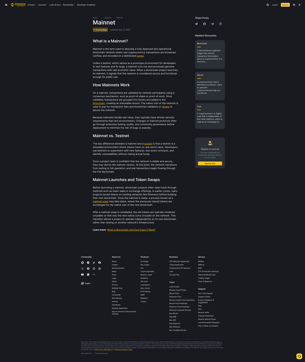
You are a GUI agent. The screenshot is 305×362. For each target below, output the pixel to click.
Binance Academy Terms (124, 349)
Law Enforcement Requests (208, 322)
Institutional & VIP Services (179, 268)
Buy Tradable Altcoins (177, 330)
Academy (144, 278)
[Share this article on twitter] (196, 23)
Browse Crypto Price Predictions (182, 300)
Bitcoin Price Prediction (178, 303)
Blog (113, 291)
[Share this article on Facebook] (204, 23)
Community (116, 295)
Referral (201, 265)
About (114, 261)
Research (144, 298)
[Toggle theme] (299, 4)
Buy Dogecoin (174, 323)
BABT (143, 295)
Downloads (116, 305)
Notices (115, 301)
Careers (115, 265)
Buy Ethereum (174, 327)
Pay (142, 268)
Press (114, 275)
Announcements (118, 268)
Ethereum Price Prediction (179, 307)
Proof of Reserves (205, 281)
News (114, 271)
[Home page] (18, 5)
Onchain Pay (174, 275)
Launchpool (145, 285)
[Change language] (294, 5)
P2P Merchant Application (179, 261)
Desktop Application (120, 308)
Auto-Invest (145, 288)
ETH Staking (145, 291)
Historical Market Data (206, 275)
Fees (200, 306)
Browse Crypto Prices (177, 290)
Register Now (210, 163)
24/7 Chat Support (205, 293)
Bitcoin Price (174, 293)
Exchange (144, 261)
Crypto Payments (147, 271)
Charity (143, 301)
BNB (200, 268)
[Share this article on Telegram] (212, 23)
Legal (114, 278)
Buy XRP (172, 320)
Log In (275, 5)
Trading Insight (204, 278)
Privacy (115, 285)
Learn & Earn (174, 287)
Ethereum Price (175, 297)
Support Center (204, 297)
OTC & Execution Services (208, 271)
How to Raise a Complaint (208, 326)
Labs (171, 271)
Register (285, 5)
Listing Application (176, 265)
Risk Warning (117, 298)
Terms (114, 281)
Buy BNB (172, 317)
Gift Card (144, 281)
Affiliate (201, 261)
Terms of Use (98, 349)
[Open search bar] (267, 5)
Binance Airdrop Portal (207, 319)
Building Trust (117, 288)
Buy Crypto (145, 265)
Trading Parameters (206, 316)
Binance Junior (146, 275)
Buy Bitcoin (173, 313)
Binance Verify (203, 312)
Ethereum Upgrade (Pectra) (180, 310)
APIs (200, 309)
